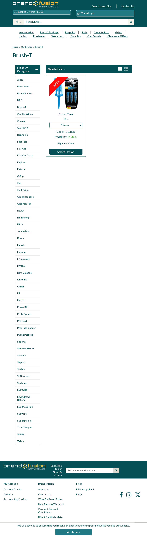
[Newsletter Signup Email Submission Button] (116, 470)
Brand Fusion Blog (102, 6)
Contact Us (127, 6)
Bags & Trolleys (49, 32)
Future (21, 169)
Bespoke (70, 32)
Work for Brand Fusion (50, 499)
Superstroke (24, 420)
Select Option (65, 151)
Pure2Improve (25, 334)
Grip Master (24, 203)
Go (18, 183)
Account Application (15, 499)
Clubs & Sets (101, 32)
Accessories (26, 32)
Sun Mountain (25, 406)
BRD (19, 100)
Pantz (20, 300)
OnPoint (22, 279)
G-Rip (20, 176)
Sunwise (22, 413)
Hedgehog (23, 217)
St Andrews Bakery (23, 398)
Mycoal (21, 265)
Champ (21, 121)
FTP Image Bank (85, 489)
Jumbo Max (23, 231)
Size (66, 119)
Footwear (39, 36)
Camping (75, 36)
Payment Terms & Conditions (48, 511)
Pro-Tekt (22, 320)
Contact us (44, 494)
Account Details (13, 489)
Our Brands (94, 36)
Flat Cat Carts (25, 155)
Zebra (20, 441)
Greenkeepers (25, 196)
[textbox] (66, 125)
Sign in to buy (66, 143)
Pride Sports (24, 314)
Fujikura (21, 162)
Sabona (21, 341)
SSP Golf (22, 389)
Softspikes (23, 376)
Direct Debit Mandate (50, 517)
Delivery (8, 494)
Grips (118, 32)
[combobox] (65, 125)
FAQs (79, 494)
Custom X (22, 127)
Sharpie (21, 355)
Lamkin (21, 245)
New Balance (24, 272)
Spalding (22, 383)
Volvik (20, 434)
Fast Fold (22, 141)
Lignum (21, 252)
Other (20, 286)
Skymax (21, 362)
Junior (23, 36)
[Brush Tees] (66, 93)
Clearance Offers (117, 36)
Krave (20, 238)
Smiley (21, 369)
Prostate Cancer (26, 327)
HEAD (20, 210)
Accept (75, 532)
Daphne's (22, 134)
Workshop (57, 36)
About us (43, 489)
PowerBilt (23, 307)
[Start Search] (131, 22)
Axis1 (20, 79)
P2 (18, 293)
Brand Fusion (24, 93)
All (17, 21)
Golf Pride (23, 190)
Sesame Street (25, 348)
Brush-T (21, 107)
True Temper (24, 427)
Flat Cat (21, 148)
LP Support (23, 259)
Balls (84, 32)
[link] (121, 495)
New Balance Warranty (51, 504)
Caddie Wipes (25, 114)
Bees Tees (23, 86)
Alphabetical (55, 68)
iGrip (20, 224)
